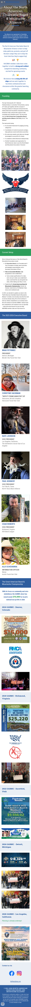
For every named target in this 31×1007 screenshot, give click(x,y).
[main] (15, 15)
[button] (2, 2)
